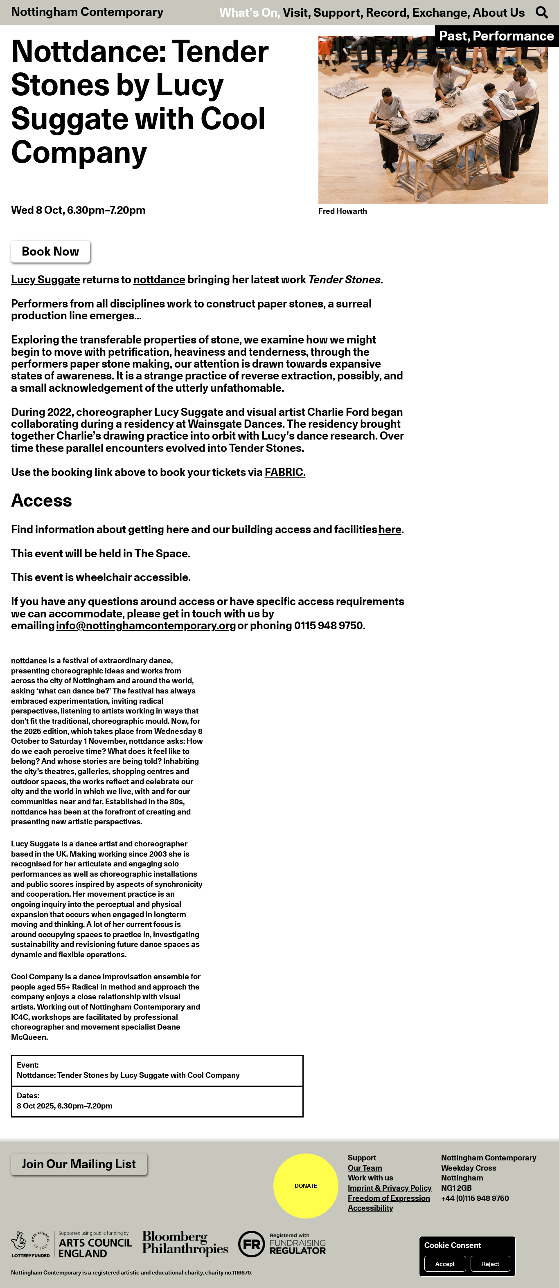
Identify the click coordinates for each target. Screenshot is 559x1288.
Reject (490, 1264)
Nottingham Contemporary (87, 12)
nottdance (159, 280)
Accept (445, 1264)
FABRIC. (285, 472)
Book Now (50, 252)
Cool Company (37, 977)
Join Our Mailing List (79, 1164)
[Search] (536, 13)
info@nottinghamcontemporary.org (146, 626)
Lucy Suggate (45, 280)
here (390, 530)
